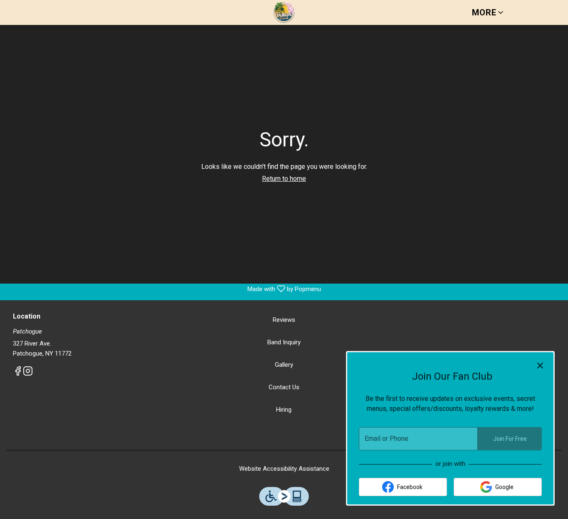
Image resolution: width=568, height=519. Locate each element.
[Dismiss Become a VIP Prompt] (540, 366)
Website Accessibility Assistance (284, 468)
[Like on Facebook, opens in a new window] (18, 372)
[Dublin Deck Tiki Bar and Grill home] (284, 12)
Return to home (284, 179)
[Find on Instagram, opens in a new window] (28, 372)
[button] (488, 12)
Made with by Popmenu (163, 289)
